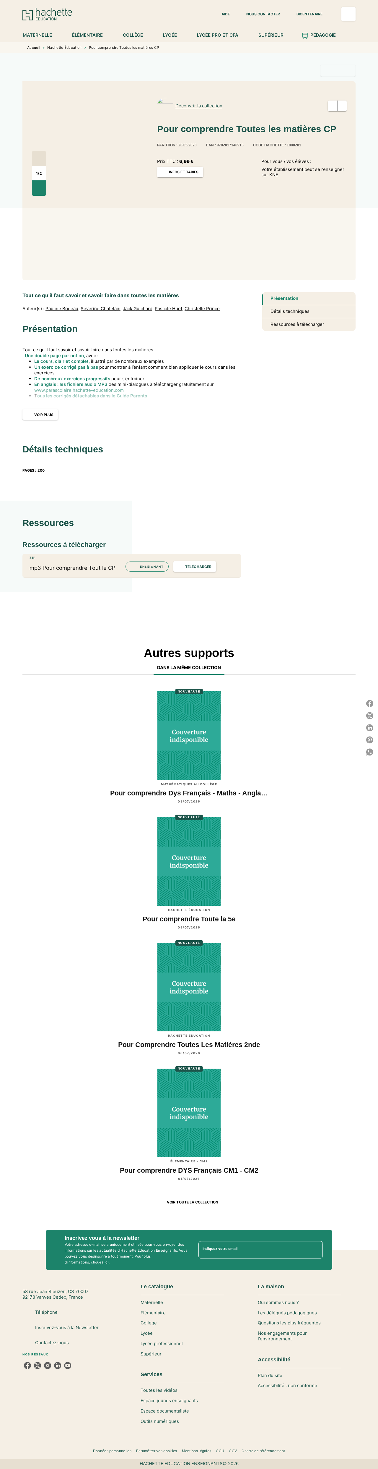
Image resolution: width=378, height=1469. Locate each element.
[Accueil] (47, 14)
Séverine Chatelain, (101, 308)
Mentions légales (196, 1451)
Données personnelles (112, 1451)
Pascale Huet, (169, 308)
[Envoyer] (316, 1250)
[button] (222, 14)
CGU (220, 1451)
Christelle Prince (202, 308)
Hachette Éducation (64, 47)
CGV (233, 1451)
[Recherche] (348, 14)
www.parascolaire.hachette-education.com (79, 390)
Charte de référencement (263, 1451)
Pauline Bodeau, (62, 308)
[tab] (41, 35)
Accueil (33, 47)
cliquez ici (100, 1262)
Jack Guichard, (138, 308)
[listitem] (27, 1365)
